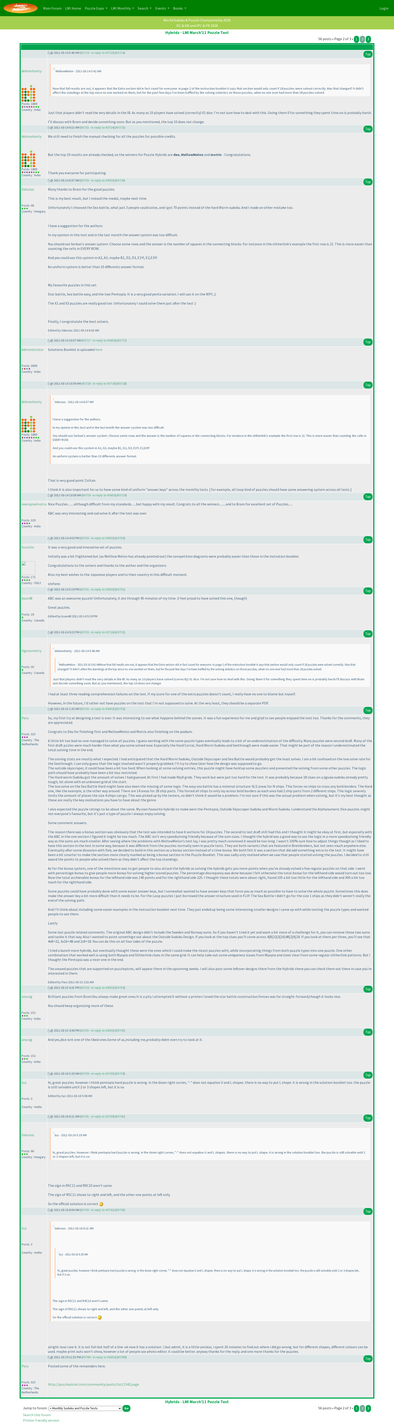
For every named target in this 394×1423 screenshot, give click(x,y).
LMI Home (74, 8)
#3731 (120, 589)
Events (161, 8)
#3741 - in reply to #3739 (97, 1116)
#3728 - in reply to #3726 (99, 383)
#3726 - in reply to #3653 (97, 180)
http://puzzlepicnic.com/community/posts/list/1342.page (93, 1384)
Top (368, 54)
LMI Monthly (121, 8)
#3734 (120, 988)
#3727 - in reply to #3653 (99, 340)
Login (384, 8)
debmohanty (31, 71)
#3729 (122, 495)
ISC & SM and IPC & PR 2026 (197, 25)
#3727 (122, 340)
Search (143, 8)
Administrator (32, 349)
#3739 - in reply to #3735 (97, 1073)
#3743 (120, 1210)
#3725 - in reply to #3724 (97, 127)
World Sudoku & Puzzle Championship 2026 (197, 20)
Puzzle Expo (95, 8)
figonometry (31, 650)
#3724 (120, 53)
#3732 (120, 632)
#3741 (120, 1116)
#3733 (120, 709)
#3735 (120, 1030)
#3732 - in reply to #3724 (97, 632)
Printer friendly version (41, 1420)
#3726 (120, 180)
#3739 (120, 1073)
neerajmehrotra (34, 504)
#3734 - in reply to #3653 (97, 988)
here (98, 349)
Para (25, 718)
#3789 (122, 1357)
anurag (26, 996)
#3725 (120, 127)
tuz (24, 1082)
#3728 (122, 383)
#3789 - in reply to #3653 (99, 1357)
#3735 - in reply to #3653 (97, 1030)
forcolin (27, 547)
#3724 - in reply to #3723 (97, 53)
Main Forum (53, 8)
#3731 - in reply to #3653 (97, 589)
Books (178, 8)
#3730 (120, 538)
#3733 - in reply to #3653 (97, 709)
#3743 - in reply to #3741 (97, 1210)
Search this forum (37, 1415)
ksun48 (26, 598)
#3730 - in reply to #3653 (97, 538)
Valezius (27, 189)
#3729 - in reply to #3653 (99, 495)
